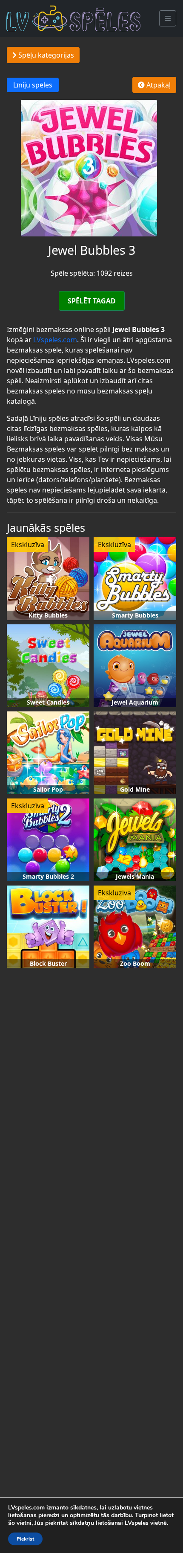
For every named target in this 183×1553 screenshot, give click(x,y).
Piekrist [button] (25, 1539)
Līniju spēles (32, 85)
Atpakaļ (158, 85)
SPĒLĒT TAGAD (92, 301)
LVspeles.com (55, 339)
